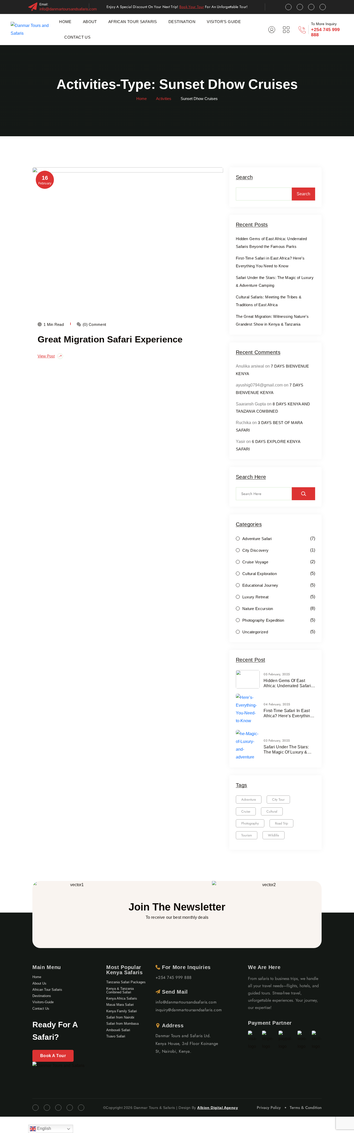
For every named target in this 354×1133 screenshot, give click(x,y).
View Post (46, 356)
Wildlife (273, 835)
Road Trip (281, 823)
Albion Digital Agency (217, 1108)
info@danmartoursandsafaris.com (68, 9)
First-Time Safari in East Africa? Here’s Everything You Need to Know (288, 713)
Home (65, 21)
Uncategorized (255, 632)
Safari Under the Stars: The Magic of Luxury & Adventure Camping (286, 750)
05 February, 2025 (277, 674)
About (90, 21)
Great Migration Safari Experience (110, 339)
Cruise (245, 811)
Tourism (246, 835)
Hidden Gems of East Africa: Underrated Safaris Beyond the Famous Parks (288, 683)
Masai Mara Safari (120, 1005)
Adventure (248, 799)
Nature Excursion (257, 609)
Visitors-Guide (43, 1002)
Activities (163, 98)
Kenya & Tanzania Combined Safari (120, 990)
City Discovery (255, 550)
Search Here (251, 477)
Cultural (271, 811)
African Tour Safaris (132, 21)
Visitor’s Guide (224, 21)
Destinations (41, 996)
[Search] (303, 493)
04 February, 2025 (277, 704)
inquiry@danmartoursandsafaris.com (188, 1010)
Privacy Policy (269, 1107)
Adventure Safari (257, 539)
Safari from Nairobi (120, 1017)
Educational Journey (260, 585)
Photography (250, 823)
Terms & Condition (306, 1107)
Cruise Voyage (255, 562)
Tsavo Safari (115, 1036)
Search (244, 177)
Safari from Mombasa (122, 1024)
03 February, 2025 (277, 740)
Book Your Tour (191, 6)
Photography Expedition (263, 620)
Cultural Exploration (259, 574)
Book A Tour (53, 1055)
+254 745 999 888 (173, 977)
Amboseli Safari (118, 1030)
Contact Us (77, 37)
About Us (39, 983)
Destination (181, 21)
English (43, 1128)
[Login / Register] (271, 29)
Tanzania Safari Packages (126, 982)
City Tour (278, 799)
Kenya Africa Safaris (121, 998)
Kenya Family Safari (121, 1011)
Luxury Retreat (255, 597)
